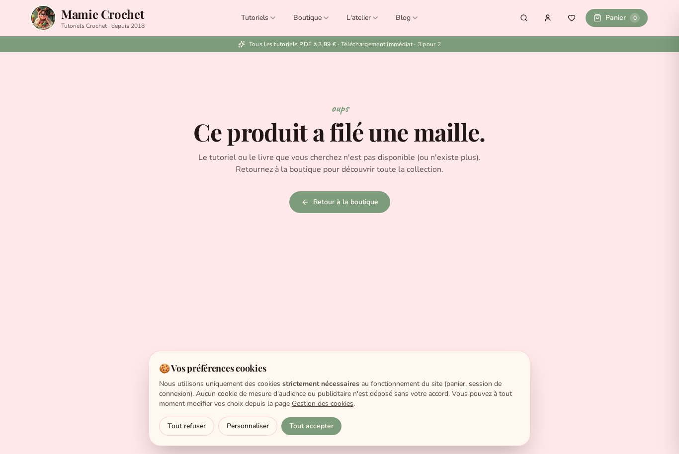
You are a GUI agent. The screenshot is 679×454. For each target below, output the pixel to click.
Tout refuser (187, 426)
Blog (403, 17)
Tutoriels (254, 17)
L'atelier (358, 17)
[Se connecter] (548, 18)
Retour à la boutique (345, 202)
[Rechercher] (524, 18)
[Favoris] (572, 18)
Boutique (307, 17)
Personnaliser (248, 426)
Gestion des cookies (322, 403)
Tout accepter (311, 426)
